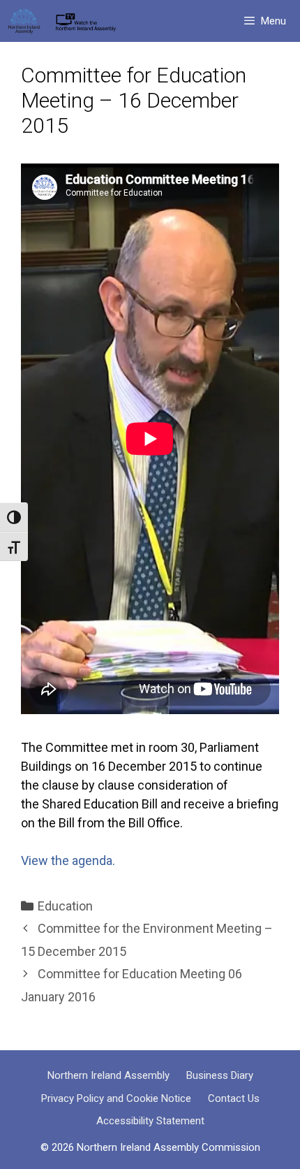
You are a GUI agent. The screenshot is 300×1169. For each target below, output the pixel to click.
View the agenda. (68, 860)
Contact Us (234, 1098)
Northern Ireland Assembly (108, 1075)
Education (65, 906)
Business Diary (219, 1075)
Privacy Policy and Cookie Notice (116, 1098)
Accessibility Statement (150, 1120)
